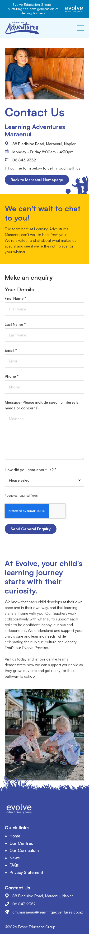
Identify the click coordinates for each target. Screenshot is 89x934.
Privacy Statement (26, 872)
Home (14, 835)
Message (42, 405)
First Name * (15, 298)
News (14, 857)
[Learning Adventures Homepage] (22, 28)
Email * (11, 350)
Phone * (12, 376)
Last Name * (15, 324)
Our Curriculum (24, 850)
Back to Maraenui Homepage (37, 179)
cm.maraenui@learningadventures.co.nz (47, 912)
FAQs (14, 864)
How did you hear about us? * (30, 469)
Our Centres (21, 843)
